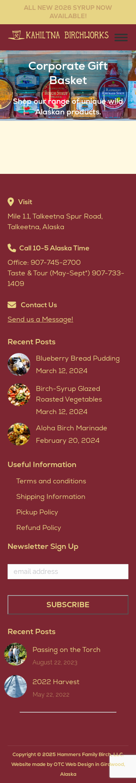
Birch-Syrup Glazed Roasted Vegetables (69, 393)
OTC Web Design (74, 764)
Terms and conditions (51, 481)
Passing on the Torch (66, 649)
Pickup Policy (37, 512)
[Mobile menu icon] (121, 37)
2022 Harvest (55, 681)
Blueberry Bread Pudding (78, 358)
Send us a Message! (40, 319)
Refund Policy (38, 527)
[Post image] (19, 364)
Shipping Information (50, 496)
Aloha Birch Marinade (71, 428)
